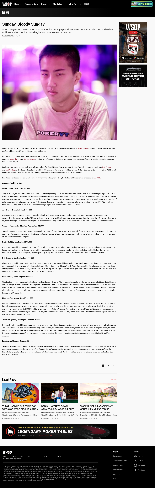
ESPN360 (97, 178)
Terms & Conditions (120, 461)
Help (114, 479)
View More (113, 380)
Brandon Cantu (29, 159)
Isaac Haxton (15, 159)
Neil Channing (107, 167)
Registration (117, 456)
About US (116, 474)
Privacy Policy (118, 465)
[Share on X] (108, 368)
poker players (50, 479)
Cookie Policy (118, 470)
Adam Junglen (83, 148)
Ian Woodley (10, 170)
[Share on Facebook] (103, 368)
